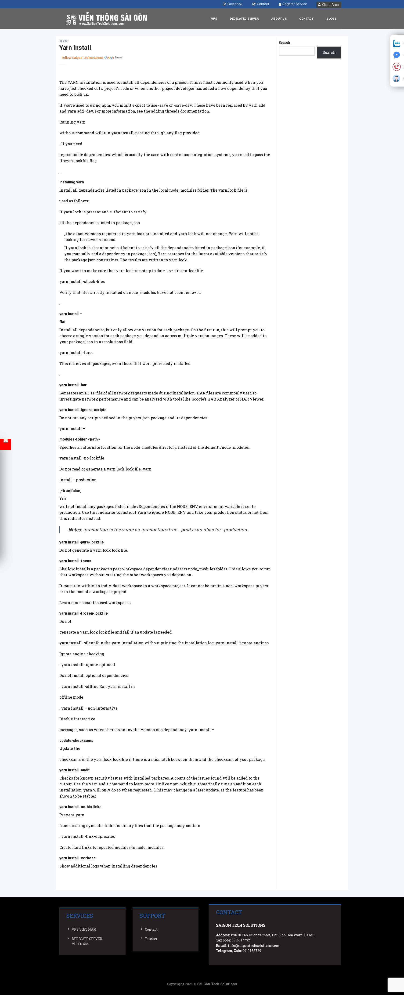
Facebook (234, 4)
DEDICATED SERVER (244, 18)
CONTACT (306, 18)
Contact (263, 4)
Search (284, 42)
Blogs (331, 18)
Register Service (294, 4)
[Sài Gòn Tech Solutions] (106, 18)
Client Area (330, 5)
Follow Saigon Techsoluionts (82, 57)
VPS (214, 18)
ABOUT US (279, 18)
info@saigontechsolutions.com (254, 945)
